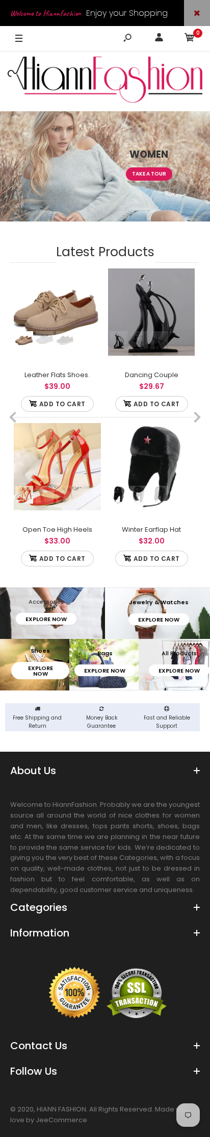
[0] (190, 39)
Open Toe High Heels (57, 529)
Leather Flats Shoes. (57, 375)
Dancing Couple (151, 375)
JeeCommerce (61, 1120)
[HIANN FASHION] (105, 81)
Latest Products (105, 252)
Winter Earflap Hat (151, 529)
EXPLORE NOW (46, 619)
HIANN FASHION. (62, 1109)
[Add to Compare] (87, 282)
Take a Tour (149, 174)
